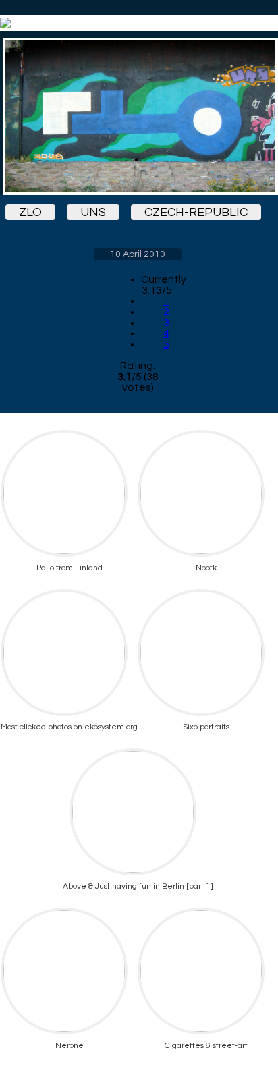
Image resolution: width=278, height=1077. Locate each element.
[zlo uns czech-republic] (138, 116)
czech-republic (196, 212)
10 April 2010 (137, 254)
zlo (30, 212)
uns (93, 212)
